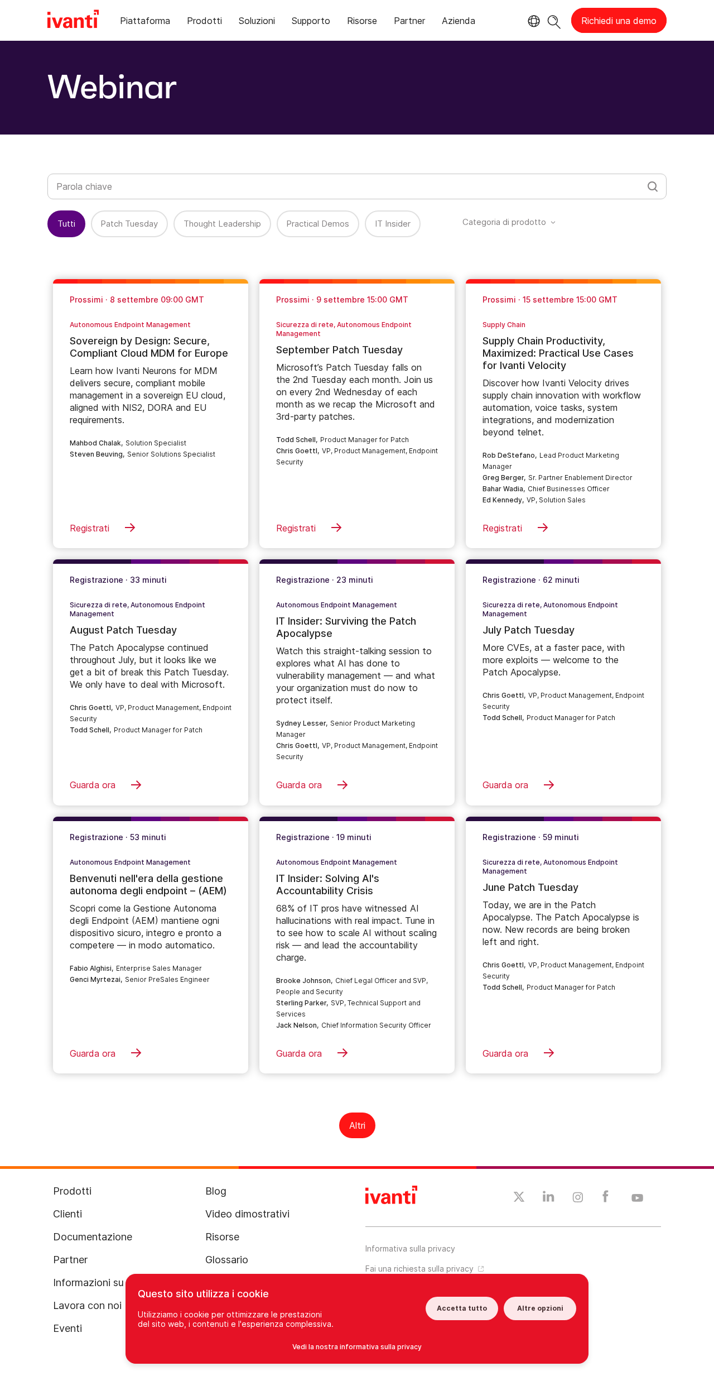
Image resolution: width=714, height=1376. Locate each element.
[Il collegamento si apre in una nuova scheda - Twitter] (519, 1198)
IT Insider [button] (393, 223)
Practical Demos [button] (317, 223)
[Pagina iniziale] (73, 20)
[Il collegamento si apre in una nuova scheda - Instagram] (577, 1199)
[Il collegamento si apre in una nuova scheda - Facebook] (605, 1199)
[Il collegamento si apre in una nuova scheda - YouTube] (637, 1198)
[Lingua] (532, 21)
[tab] (145, 22)
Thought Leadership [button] (222, 223)
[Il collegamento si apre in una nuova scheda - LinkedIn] (548, 1199)
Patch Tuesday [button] (129, 223)
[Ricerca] (554, 20)
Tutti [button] (66, 223)
